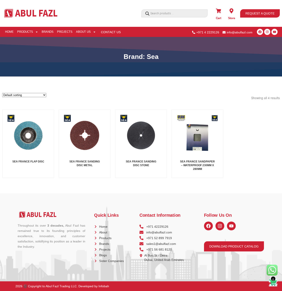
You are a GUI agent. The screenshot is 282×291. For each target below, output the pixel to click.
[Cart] (218, 10)
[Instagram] (267, 32)
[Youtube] (274, 32)
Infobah (103, 286)
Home (9, 31)
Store (231, 18)
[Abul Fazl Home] (42, 13)
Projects (64, 31)
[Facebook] (260, 32)
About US (83, 31)
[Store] (231, 10)
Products (25, 31)
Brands (48, 31)
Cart (218, 18)
